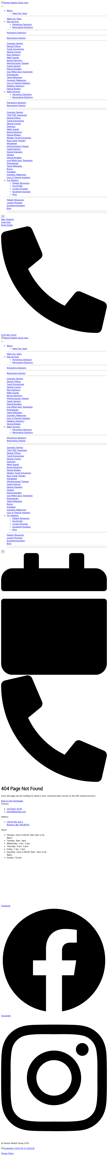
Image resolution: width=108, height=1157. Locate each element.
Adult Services (13, 91)
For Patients (13, 180)
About (10, 10)
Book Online (7, 225)
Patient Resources (21, 183)
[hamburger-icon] (2, 6)
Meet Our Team (19, 13)
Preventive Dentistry (22, 24)
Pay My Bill (17, 185)
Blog (14, 194)
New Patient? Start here (7, 221)
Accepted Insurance (21, 191)
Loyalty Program (20, 188)
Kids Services (13, 21)
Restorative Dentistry (22, 27)
